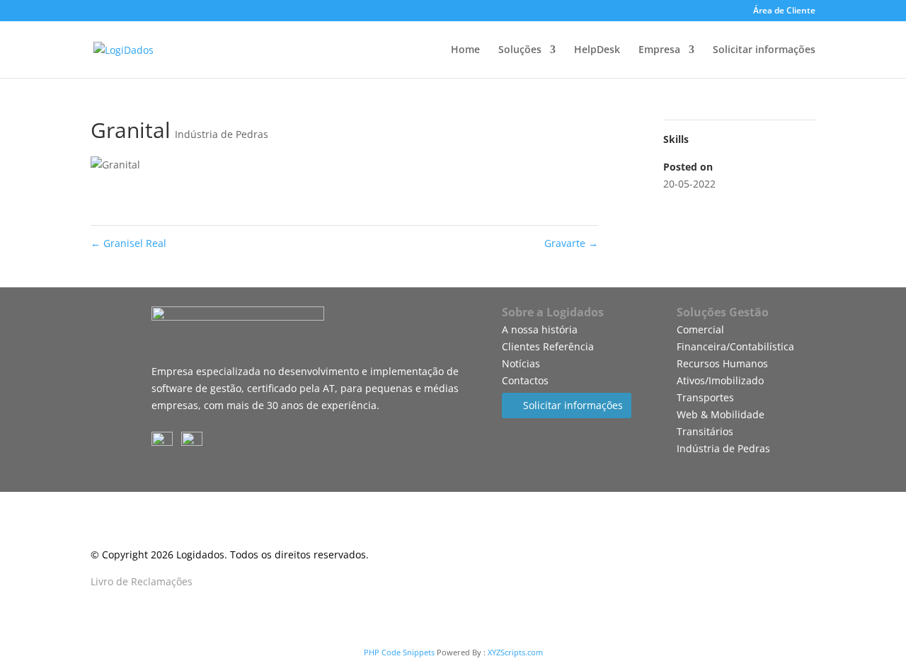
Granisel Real (128, 243)
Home (465, 50)
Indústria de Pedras (221, 134)
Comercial (700, 329)
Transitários (705, 431)
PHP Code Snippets (399, 652)
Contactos (525, 380)
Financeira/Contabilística (735, 346)
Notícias (521, 363)
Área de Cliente (784, 11)
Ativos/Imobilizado (720, 380)
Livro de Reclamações (142, 581)
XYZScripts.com (515, 652)
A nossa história (540, 329)
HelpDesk (597, 50)
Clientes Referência (548, 346)
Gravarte (571, 243)
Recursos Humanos (722, 363)
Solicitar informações (764, 50)
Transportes (705, 397)
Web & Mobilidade (720, 414)
